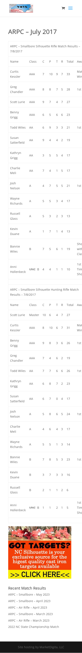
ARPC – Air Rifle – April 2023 (27, 607)
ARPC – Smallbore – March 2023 (30, 614)
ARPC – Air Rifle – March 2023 (28, 620)
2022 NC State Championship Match (33, 627)
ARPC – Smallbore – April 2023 (29, 601)
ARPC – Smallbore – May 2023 (29, 594)
